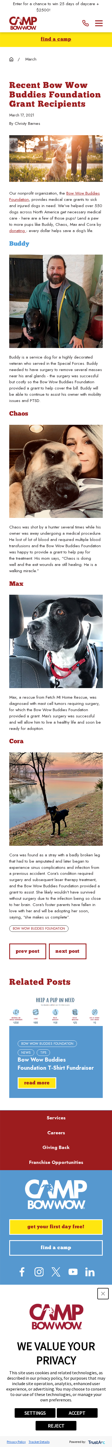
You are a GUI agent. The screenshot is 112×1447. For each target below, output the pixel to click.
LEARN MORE (64, 10)
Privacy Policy (16, 1442)
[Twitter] (56, 1272)
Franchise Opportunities (56, 1162)
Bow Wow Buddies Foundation (39, 928)
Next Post (67, 951)
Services (56, 1117)
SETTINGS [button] (35, 1413)
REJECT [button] (56, 1426)
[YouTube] (73, 1272)
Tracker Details (39, 1442)
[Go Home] (11, 59)
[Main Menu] (99, 23)
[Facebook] (22, 1272)
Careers (56, 1132)
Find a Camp (56, 39)
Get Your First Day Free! (56, 1227)
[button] (103, 1293)
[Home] (23, 23)
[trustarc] (96, 1441)
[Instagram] (39, 1272)
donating (17, 231)
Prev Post (27, 951)
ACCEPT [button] (77, 1413)
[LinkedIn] (90, 1272)
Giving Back (56, 1147)
